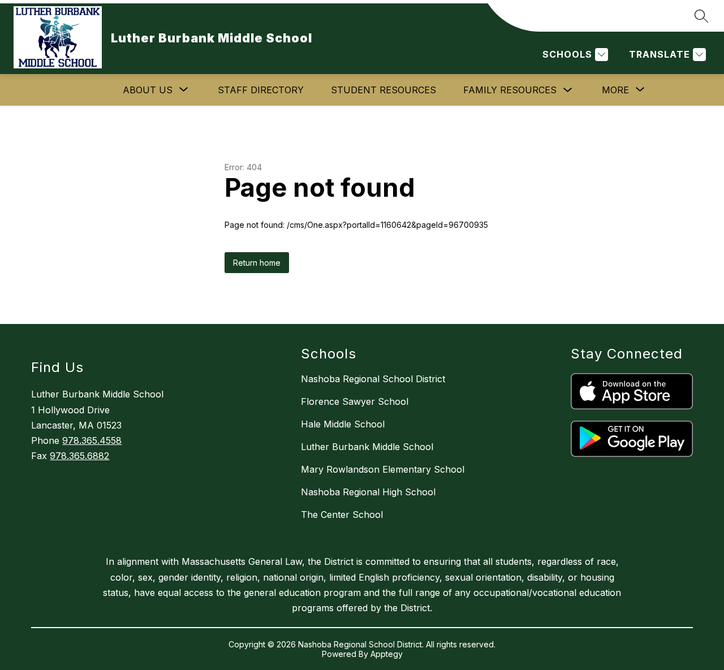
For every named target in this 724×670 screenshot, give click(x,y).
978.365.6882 (79, 455)
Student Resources (383, 90)
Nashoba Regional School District (373, 378)
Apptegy (386, 654)
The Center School (342, 514)
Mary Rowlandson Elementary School (382, 469)
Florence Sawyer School (354, 401)
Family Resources (510, 90)
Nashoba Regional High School (368, 492)
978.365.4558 (92, 440)
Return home (257, 262)
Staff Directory (261, 90)
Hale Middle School (343, 424)
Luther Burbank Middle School (367, 446)
